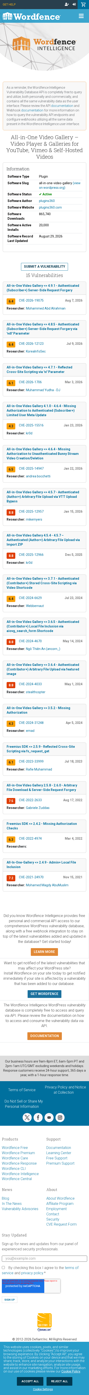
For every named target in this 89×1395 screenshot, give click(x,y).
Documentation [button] (44, 1036)
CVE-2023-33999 (31, 761)
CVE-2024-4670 (30, 641)
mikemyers (34, 519)
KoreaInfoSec (36, 351)
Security (52, 1219)
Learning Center (58, 1153)
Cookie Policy (70, 1371)
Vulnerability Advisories (20, 1209)
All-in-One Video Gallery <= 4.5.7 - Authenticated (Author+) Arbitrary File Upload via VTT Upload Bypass (43, 496)
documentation (62, 106)
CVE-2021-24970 (31, 877)
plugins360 (47, 201)
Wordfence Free (15, 1148)
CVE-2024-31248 (31, 723)
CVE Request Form (61, 1224)
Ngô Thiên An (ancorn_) (43, 649)
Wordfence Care (15, 1158)
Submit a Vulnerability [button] (44, 267)
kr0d (29, 433)
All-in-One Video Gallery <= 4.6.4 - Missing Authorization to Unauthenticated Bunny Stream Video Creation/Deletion (43, 453)
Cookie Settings (43, 1389)
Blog (5, 1198)
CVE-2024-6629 (30, 598)
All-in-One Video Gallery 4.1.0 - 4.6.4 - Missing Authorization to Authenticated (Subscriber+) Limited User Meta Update (41, 410)
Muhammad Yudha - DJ (43, 390)
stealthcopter (35, 692)
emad (30, 731)
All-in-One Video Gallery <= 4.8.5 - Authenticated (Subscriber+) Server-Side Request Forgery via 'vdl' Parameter (43, 328)
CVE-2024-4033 (30, 684)
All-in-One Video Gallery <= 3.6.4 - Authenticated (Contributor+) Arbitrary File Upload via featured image (43, 669)
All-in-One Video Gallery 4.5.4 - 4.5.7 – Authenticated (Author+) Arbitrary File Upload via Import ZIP (43, 540)
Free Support (56, 1158)
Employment (56, 1209)
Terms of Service (22, 1090)
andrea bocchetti (38, 476)
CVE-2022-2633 (30, 800)
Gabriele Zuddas (38, 808)
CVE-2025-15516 (31, 425)
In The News (12, 1203)
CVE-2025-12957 (31, 511)
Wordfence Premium (18, 1153)
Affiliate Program (59, 1203)
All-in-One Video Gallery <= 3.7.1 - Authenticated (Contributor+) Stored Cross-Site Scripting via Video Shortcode (43, 583)
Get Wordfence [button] (44, 994)
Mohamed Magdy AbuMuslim (47, 885)
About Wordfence (60, 1198)
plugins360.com (50, 207)
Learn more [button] (44, 952)
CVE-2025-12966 (31, 554)
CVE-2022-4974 (30, 838)
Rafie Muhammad (39, 769)
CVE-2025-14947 (31, 468)
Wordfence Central (17, 1179)
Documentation (58, 1148)
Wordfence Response (19, 1163)
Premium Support (60, 1163)
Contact (52, 1214)
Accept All (30, 1381)
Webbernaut (35, 606)
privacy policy (32, 1273)
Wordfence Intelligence (20, 1174)
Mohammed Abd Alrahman (45, 308)
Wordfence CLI (14, 1168)
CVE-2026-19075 (31, 300)
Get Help (9, 4)
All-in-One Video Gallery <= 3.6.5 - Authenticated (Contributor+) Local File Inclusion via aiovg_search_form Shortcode (43, 626)
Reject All (59, 1381)
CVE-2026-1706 (30, 382)
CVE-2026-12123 (31, 343)
